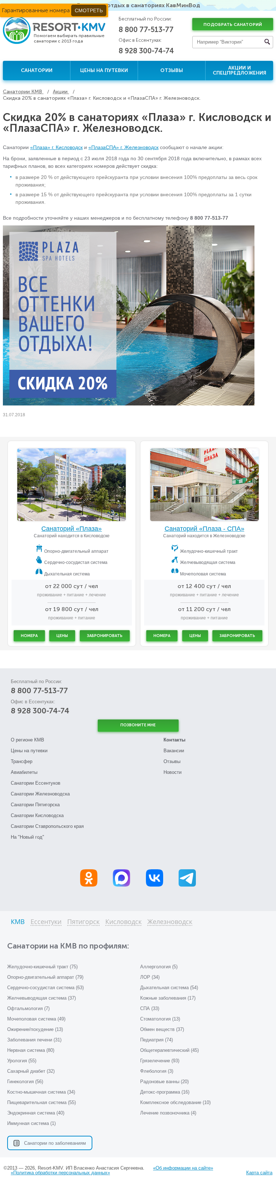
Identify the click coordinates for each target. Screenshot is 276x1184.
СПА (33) (149, 1008)
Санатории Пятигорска (35, 804)
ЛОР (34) (150, 977)
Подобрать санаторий (232, 24)
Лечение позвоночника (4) (168, 1113)
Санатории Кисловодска (37, 815)
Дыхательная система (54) (169, 987)
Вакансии (174, 750)
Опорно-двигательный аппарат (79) (45, 977)
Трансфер (21, 761)
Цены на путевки (104, 70)
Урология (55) (21, 1060)
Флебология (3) (156, 1071)
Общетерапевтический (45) (169, 1050)
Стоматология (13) (160, 1019)
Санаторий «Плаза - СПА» (204, 528)
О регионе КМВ (27, 740)
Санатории (36, 70)
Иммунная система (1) (31, 1123)
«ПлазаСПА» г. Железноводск (123, 147)
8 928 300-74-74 (146, 50)
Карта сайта (259, 1172)
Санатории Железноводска (40, 794)
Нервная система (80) (30, 1050)
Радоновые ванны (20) (164, 1081)
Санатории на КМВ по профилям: (68, 945)
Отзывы (171, 70)
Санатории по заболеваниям (55, 1143)
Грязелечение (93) (159, 1060)
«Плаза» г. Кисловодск (56, 147)
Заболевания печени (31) (34, 1039)
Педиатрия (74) (156, 1039)
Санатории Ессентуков (35, 783)
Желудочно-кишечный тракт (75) (42, 966)
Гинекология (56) (25, 1081)
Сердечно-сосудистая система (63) (45, 987)
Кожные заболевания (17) (168, 998)
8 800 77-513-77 (146, 29)
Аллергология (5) (159, 966)
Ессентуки (46, 922)
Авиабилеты (24, 772)
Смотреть (89, 10)
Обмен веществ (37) (162, 1029)
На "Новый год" (27, 837)
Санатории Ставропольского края (47, 826)
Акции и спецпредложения (239, 70)
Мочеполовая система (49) (36, 1019)
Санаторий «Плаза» (71, 528)
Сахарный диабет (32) (31, 1071)
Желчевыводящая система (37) (41, 998)
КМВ (18, 922)
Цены (62, 635)
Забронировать (105, 635)
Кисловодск (123, 922)
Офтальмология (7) (28, 1008)
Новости (172, 772)
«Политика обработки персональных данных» (60, 1172)
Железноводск (169, 922)
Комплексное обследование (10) (175, 1102)
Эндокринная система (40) (35, 1113)
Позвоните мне (138, 725)
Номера (29, 635)
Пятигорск (83, 922)
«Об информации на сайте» (183, 1168)
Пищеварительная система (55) (41, 1102)
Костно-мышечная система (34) (41, 1092)
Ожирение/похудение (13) (35, 1029)
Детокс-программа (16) (164, 1092)
